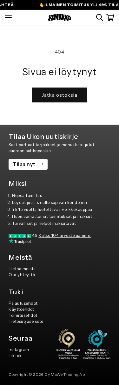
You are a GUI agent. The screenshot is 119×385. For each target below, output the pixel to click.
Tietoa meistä (22, 268)
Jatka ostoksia (59, 95)
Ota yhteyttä (22, 274)
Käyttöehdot (21, 309)
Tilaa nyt (24, 164)
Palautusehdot (23, 303)
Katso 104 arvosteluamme (65, 235)
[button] (99, 17)
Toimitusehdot (23, 315)
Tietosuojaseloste (26, 321)
